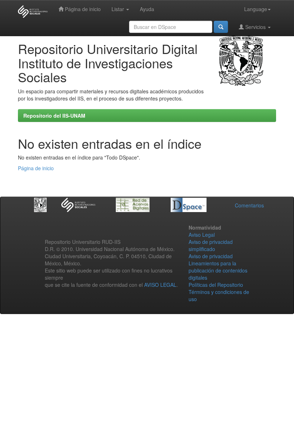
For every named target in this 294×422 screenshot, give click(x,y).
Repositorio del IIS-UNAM (54, 115)
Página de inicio (82, 9)
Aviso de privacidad (211, 256)
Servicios (255, 26)
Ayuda (147, 9)
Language (255, 9)
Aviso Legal (202, 234)
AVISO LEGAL (160, 284)
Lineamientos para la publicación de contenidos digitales (218, 270)
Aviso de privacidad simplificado (211, 245)
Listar (118, 9)
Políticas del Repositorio (216, 284)
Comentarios (249, 205)
